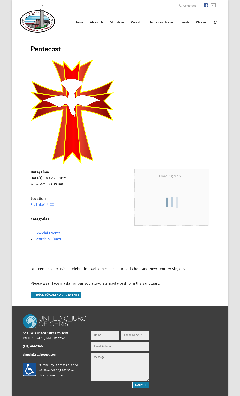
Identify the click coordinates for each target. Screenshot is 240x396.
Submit (140, 384)
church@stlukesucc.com (39, 354)
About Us (96, 22)
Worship (137, 22)
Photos (201, 22)
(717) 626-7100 (33, 346)
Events (184, 22)
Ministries (117, 22)
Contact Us (189, 5)
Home (79, 22)
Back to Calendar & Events (57, 294)
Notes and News (161, 22)
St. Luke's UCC (42, 204)
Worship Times (48, 239)
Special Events (48, 233)
